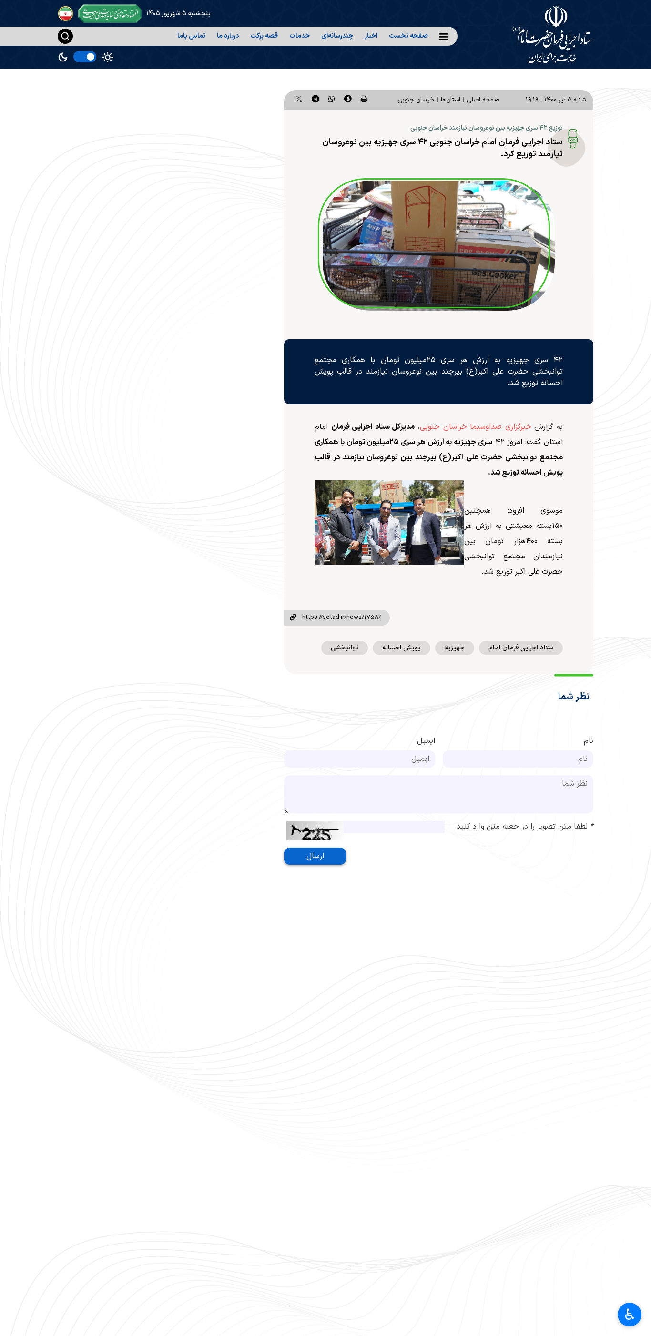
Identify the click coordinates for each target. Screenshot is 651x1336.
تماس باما (191, 36)
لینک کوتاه (293, 618)
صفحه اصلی (483, 100)
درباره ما (228, 36)
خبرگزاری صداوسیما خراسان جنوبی (475, 427)
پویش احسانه (401, 648)
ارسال (315, 856)
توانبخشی (344, 648)
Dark (63, 57)
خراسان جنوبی (416, 100)
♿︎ (630, 1314)
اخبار (371, 36)
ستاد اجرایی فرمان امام (520, 648)
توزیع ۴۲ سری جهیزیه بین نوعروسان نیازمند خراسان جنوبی (486, 128)
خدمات (299, 36)
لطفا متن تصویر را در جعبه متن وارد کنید (525, 826)
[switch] (84, 56)
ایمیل (426, 741)
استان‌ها (450, 100)
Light (107, 57)
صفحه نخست (408, 36)
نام (588, 741)
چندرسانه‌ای (337, 36)
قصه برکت (264, 36)
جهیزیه (455, 648)
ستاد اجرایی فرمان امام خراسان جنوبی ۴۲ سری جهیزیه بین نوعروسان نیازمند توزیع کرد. (442, 148)
